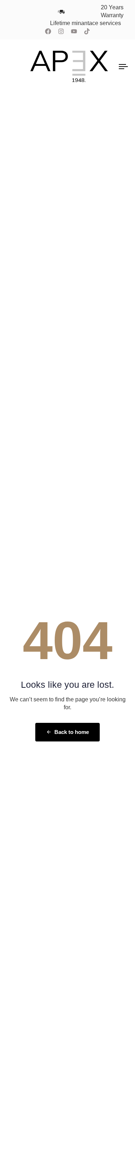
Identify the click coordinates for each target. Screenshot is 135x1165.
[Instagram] (61, 31)
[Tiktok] (86, 31)
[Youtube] (74, 31)
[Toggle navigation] (107, 66)
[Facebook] (48, 31)
